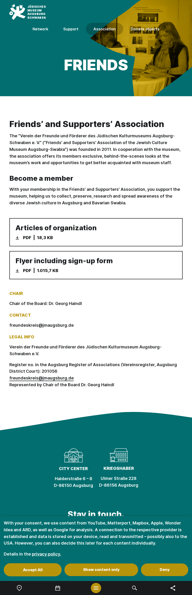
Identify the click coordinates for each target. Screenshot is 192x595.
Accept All (33, 569)
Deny (165, 569)
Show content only (101, 569)
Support (70, 29)
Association (104, 29)
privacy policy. (46, 554)
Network (40, 29)
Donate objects (145, 29)
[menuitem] (19, 588)
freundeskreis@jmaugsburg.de (41, 325)
